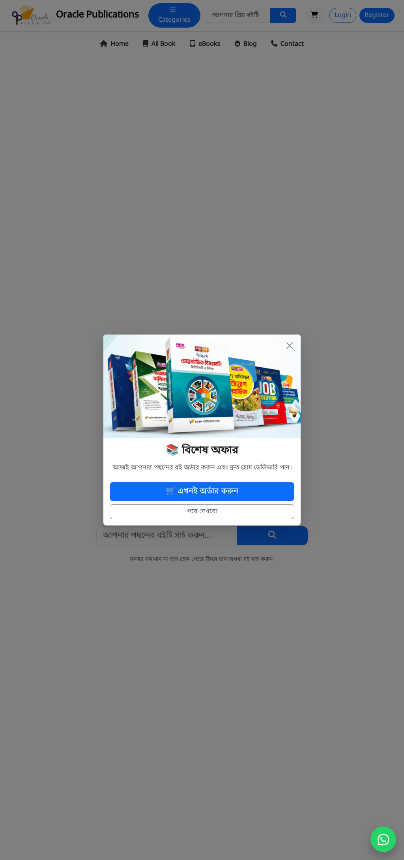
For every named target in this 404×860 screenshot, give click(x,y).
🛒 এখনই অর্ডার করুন (202, 491)
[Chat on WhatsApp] (383, 839)
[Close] (289, 345)
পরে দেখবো (202, 511)
